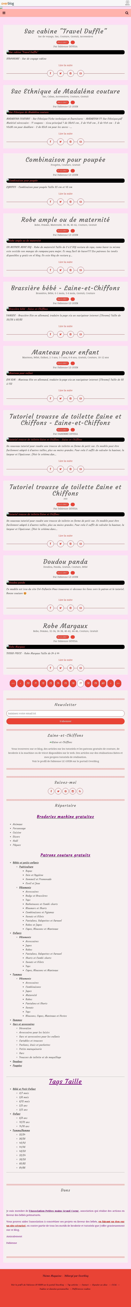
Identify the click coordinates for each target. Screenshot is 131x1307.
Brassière (41, 293)
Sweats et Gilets (35, 916)
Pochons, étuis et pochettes (34, 1044)
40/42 (22, 1142)
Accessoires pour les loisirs (34, 1032)
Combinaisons (33, 986)
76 (73, 683)
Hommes (17, 1020)
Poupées (55, 165)
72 (43, 683)
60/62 (22, 1163)
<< (13, 683)
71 (36, 683)
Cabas (51, 96)
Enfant (44, 357)
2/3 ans (23, 1105)
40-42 (74, 225)
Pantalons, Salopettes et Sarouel (44, 920)
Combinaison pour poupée (66, 160)
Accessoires (86, 36)
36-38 (66, 225)
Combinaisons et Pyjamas (40, 912)
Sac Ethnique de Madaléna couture (65, 91)
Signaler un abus (100, 1285)
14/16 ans (24, 1126)
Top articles (73, 1285)
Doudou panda (65, 562)
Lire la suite (66, 65)
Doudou (47, 567)
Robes (29, 949)
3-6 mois (70, 293)
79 (95, 683)
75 (65, 683)
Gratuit (75, 36)
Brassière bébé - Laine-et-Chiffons (65, 288)
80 (103, 683)
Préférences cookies (81, 1289)
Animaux (17, 824)
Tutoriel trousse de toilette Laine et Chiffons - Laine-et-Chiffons (65, 419)
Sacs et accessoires (23, 1024)
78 (88, 683)
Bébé (50, 293)
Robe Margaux (65, 626)
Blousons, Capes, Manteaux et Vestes (46, 1015)
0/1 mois (24, 1093)
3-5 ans (63, 357)
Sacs (21, 1053)
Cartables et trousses (31, 1040)
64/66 (22, 1167)
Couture (64, 36)
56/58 (22, 1159)
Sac (57, 36)
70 (28, 683)
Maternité (56, 225)
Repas (29, 870)
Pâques (17, 844)
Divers (16, 836)
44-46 (75, 631)
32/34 (22, 1134)
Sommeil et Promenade (38, 879)
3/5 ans (23, 1109)
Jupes (29, 945)
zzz (65, 498)
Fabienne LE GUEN (61, 761)
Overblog (83, 1275)
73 (50, 683)
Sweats (29, 1007)
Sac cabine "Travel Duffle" (65, 31)
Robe (37, 225)
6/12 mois (24, 1101)
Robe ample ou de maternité (65, 220)
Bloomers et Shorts (36, 908)
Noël (15, 840)
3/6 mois (24, 1097)
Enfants (17, 933)
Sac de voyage (46, 36)
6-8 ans (73, 357)
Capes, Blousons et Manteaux (42, 928)
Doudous (17, 1061)
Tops (28, 899)
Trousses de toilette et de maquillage (40, 1057)
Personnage (19, 828)
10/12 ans (24, 1122)
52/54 (22, 1155)
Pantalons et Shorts (36, 1003)
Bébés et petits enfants (26, 862)
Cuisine (17, 832)
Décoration (25, 1028)
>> (118, 683)
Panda (57, 567)
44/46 (22, 1147)
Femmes (17, 974)
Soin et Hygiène (34, 875)
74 (58, 683)
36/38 (22, 1138)
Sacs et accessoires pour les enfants (39, 1036)
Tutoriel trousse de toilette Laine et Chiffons (65, 490)
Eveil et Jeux (33, 883)
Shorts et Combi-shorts (38, 957)
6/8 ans (23, 1118)
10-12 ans (103, 357)
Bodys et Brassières (36, 895)
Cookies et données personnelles (54, 1289)
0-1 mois (59, 293)
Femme (45, 225)
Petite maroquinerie (30, 1049)
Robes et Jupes (34, 924)
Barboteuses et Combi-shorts (42, 904)
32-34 (52, 631)
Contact (85, 1285)
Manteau (27, 357)
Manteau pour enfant (65, 352)
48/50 (22, 1151)
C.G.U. (114, 1285)
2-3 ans (53, 357)
